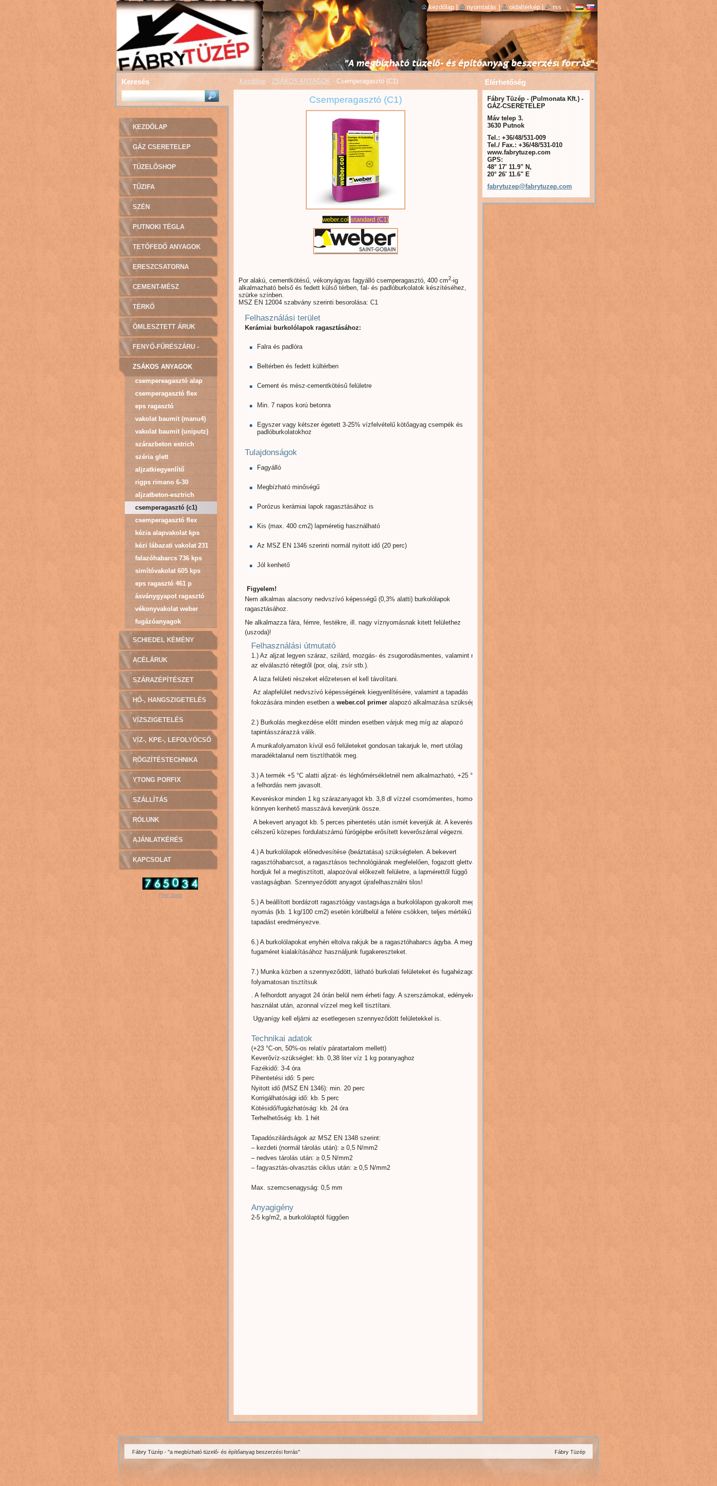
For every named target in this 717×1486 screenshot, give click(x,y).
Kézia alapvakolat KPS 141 (167, 534)
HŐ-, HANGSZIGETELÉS (169, 700)
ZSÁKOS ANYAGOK (301, 81)
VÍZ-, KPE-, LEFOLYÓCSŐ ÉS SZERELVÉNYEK (172, 743)
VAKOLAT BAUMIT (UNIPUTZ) (171, 431)
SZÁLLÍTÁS (150, 799)
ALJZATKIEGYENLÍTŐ (159, 469)
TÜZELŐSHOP (154, 167)
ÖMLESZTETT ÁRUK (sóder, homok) (164, 330)
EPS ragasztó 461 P (163, 583)
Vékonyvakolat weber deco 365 (166, 610)
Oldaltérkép (524, 7)
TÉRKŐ (144, 306)
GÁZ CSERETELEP (162, 147)
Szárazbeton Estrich (164, 444)
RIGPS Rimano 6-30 (161, 482)
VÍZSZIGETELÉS (158, 720)
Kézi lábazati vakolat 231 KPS (171, 547)
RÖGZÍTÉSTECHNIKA (165, 759)
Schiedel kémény (163, 640)
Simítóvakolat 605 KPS (167, 570)
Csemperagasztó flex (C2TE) (166, 521)
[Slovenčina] (591, 7)
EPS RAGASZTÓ (154, 406)
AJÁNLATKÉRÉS (158, 839)
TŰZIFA (144, 187)
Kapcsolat (152, 859)
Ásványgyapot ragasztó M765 (169, 597)
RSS (557, 7)
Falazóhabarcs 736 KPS (168, 558)
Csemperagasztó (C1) (166, 507)
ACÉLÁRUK (150, 660)
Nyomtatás (482, 7)
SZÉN (141, 206)
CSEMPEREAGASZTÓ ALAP (168, 380)
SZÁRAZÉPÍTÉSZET (163, 680)
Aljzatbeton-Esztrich (164, 494)
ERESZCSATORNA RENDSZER (161, 270)
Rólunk (146, 819)
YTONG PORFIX (157, 779)
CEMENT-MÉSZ (156, 286)
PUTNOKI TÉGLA (158, 226)
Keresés (135, 81)
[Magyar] (579, 7)
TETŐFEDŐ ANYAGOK (166, 246)
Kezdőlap (252, 81)
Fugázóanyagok (158, 621)
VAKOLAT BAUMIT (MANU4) (170, 418)
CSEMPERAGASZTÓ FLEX (166, 393)
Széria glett (151, 456)
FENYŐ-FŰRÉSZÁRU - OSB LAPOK (166, 350)
